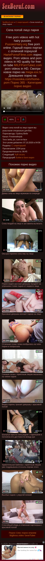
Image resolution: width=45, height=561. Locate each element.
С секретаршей (19, 146)
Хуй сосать (20, 154)
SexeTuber (29, 535)
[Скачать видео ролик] (23, 119)
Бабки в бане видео (25, 157)
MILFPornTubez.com (28, 65)
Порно (12, 533)
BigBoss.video (17, 535)
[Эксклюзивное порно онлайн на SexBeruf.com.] (18, 6)
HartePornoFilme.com (18, 54)
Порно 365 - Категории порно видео (25, 84)
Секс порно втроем (26, 533)
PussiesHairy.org (16, 44)
